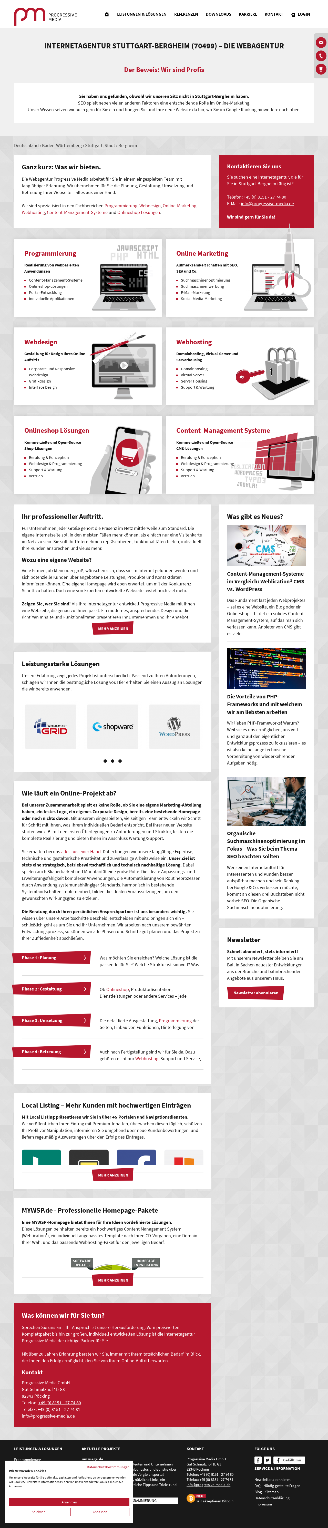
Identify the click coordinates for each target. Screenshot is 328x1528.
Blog (258, 1491)
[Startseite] (107, 14)
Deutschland (26, 145)
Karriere (248, 14)
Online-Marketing (179, 206)
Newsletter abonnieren (272, 1479)
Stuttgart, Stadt (100, 145)
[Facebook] (258, 1460)
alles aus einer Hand (81, 851)
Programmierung (121, 206)
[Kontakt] (321, 55)
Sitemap (272, 1491)
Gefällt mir (292, 1460)
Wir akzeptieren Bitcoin (215, 1500)
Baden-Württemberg (62, 145)
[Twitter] (267, 1460)
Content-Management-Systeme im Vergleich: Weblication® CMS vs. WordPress (265, 581)
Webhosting (33, 212)
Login (304, 14)
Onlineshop (117, 989)
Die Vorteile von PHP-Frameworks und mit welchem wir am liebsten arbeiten (264, 704)
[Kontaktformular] (321, 42)
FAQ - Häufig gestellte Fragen (277, 1485)
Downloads (218, 14)
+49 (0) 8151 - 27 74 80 (265, 197)
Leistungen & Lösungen (142, 14)
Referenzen (186, 14)
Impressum (263, 1504)
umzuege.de (92, 1459)
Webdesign (150, 206)
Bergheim (127, 145)
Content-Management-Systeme (77, 212)
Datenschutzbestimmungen (108, 1467)
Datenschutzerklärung (272, 1497)
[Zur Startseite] (45, 17)
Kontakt (274, 14)
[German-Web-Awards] (321, 69)
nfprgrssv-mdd (267, 204)
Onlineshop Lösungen (138, 212)
